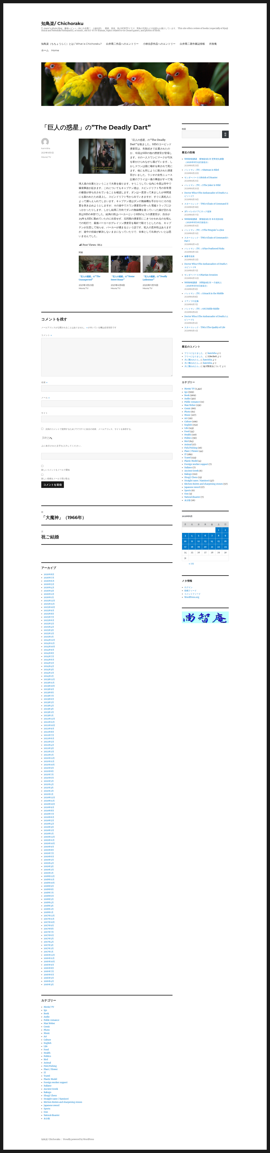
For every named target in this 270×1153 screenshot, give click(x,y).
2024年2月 (49, 672)
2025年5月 (49, 623)
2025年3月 (49, 630)
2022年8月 (49, 732)
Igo (45, 1010)
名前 (44, 382)
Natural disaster (52, 1115)
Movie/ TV (46, 157)
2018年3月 (49, 905)
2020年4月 (49, 823)
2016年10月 (49, 961)
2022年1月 (49, 755)
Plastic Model (50, 1079)
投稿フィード (190, 590)
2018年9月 (49, 886)
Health (47, 1053)
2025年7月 (49, 617)
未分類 (47, 1118)
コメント (46, 335)
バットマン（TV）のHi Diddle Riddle (201, 308)
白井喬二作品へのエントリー (122, 43)
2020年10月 (49, 804)
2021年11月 (49, 761)
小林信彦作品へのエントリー (159, 43)
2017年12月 (49, 915)
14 (212, 541)
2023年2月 (49, 712)
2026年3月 (49, 590)
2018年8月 (49, 889)
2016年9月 (49, 964)
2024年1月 (49, 676)
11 (192, 541)
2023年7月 (49, 695)
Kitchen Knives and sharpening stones (63, 1102)
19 (199, 547)
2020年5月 (49, 820)
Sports (47, 1108)
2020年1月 (49, 833)
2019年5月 (49, 860)
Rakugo (47, 1092)
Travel (47, 1076)
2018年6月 (49, 896)
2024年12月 (49, 640)
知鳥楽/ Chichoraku (62, 23)
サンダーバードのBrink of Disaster (201, 177)
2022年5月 (49, 741)
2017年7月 (49, 932)
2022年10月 (49, 725)
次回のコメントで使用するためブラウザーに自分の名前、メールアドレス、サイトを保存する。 (89, 429)
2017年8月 (49, 928)
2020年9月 (49, 807)
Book (46, 1013)
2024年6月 (49, 659)
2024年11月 (49, 643)
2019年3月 (49, 866)
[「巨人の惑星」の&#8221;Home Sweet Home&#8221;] (126, 264)
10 (185, 541)
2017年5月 (49, 938)
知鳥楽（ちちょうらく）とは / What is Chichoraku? (71, 43)
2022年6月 (49, 738)
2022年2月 (49, 751)
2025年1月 (49, 636)
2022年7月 (49, 735)
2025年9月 (49, 610)
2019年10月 (49, 843)
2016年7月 (49, 971)
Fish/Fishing (50, 1066)
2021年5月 (49, 781)
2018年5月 (49, 899)
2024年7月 (49, 656)
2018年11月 (49, 879)
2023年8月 (49, 692)
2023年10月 (49, 686)
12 (199, 541)
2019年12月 (49, 837)
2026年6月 (49, 581)
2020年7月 (49, 814)
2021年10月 (49, 764)
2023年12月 (49, 679)
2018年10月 (49, 882)
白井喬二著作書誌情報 (192, 43)
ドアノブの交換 (191, 301)
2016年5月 (49, 978)
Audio (47, 1017)
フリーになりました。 (194, 353)
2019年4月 (49, 863)
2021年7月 (49, 774)
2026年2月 (49, 594)
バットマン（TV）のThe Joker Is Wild (202, 185)
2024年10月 (49, 646)
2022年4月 (49, 745)
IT (45, 1072)
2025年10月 (49, 607)
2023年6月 (49, 699)
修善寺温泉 (189, 256)
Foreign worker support (56, 1082)
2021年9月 (49, 768)
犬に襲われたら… (192, 359)
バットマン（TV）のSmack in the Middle (204, 293)
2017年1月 (48, 951)
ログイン (188, 587)
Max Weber (49, 1023)
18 (192, 547)
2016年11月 (49, 958)
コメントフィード (192, 594)
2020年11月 (49, 800)
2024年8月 (49, 653)
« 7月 (191, 563)
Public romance (51, 1020)
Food (46, 1049)
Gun (46, 1112)
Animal (47, 1062)
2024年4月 (49, 666)
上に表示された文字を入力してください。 (62, 445)
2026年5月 (49, 584)
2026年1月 (49, 597)
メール (45, 397)
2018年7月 (49, 892)
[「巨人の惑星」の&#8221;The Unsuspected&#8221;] (94, 264)
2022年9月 (49, 728)
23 (225, 547)
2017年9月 (49, 925)
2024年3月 (49, 669)
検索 (184, 129)
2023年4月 (49, 705)
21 (212, 547)
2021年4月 (49, 784)
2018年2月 (49, 909)
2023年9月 (49, 689)
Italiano (47, 1085)
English (47, 1043)
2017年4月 (49, 942)
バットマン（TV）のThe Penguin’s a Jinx (204, 230)
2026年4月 (49, 587)
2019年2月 (49, 869)
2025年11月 (49, 604)
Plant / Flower (51, 1069)
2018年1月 (48, 912)
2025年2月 (49, 633)
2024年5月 (49, 663)
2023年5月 (49, 702)
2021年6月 (49, 777)
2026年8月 (49, 574)
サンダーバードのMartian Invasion (201, 275)
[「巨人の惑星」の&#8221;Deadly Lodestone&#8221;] (157, 264)
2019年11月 (49, 840)
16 (225, 541)
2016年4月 (49, 981)
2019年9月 (49, 846)
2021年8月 (49, 771)
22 (218, 547)
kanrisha (45, 148)
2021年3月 (49, 787)
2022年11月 (49, 722)
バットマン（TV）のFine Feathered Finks (204, 248)
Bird (46, 1059)
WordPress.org (191, 597)
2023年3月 (49, 709)
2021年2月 (49, 791)
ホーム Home (50, 50)
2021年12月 (49, 758)
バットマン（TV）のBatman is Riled (201, 170)
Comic (47, 1026)
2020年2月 (49, 830)
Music (47, 1033)
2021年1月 (48, 794)
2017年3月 (49, 945)
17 (185, 547)
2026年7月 (49, 577)
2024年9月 (49, 650)
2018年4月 (49, 902)
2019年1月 (49, 873)
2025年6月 (49, 620)
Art (45, 1036)
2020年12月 (49, 797)
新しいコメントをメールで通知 (55, 470)
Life (46, 1046)
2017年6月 (49, 935)
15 (219, 541)
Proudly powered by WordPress (78, 1139)
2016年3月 (49, 984)
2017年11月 (49, 919)
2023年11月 (49, 682)
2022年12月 (49, 718)
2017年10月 (49, 922)
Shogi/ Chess (50, 1095)
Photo (47, 1030)
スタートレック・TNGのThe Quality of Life (204, 327)
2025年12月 (49, 600)
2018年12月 (49, 876)
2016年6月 (49, 974)
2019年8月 (49, 850)
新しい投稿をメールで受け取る (55, 478)
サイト (44, 413)
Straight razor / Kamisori (56, 1099)
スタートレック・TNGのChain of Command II (206, 203)
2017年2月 (49, 948)
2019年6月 (49, 856)
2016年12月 (49, 955)
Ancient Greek (51, 1089)
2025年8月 (49, 613)
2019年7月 (49, 853)
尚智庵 (213, 43)
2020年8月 (49, 810)
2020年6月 (49, 817)
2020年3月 (49, 827)
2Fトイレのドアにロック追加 (197, 211)
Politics (47, 1056)
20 (205, 547)
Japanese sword (51, 1105)
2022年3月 (49, 748)
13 (205, 541)
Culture (47, 1039)
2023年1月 (49, 715)
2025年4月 (49, 627)
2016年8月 (49, 968)
